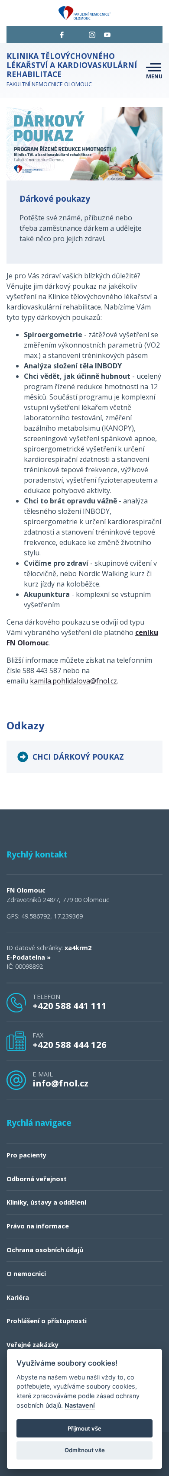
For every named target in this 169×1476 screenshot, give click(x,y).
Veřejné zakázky (32, 1345)
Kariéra (17, 1297)
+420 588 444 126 (69, 1044)
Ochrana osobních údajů (44, 1250)
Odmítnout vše (85, 1450)
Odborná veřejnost (36, 1179)
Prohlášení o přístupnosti (46, 1321)
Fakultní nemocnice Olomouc (71, 69)
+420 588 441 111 (69, 1005)
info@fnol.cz (60, 1083)
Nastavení (80, 1405)
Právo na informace (37, 1226)
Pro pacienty (26, 1155)
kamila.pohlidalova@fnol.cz (73, 681)
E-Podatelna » (28, 957)
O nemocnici (26, 1274)
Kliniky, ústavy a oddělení (46, 1202)
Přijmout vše (84, 1428)
